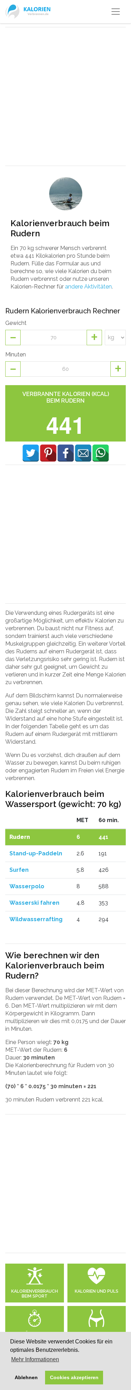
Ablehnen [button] (26, 1377)
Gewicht (16, 323)
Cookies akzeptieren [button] (74, 1377)
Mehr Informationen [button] (35, 1359)
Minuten (15, 354)
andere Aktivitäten (88, 286)
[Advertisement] (65, 96)
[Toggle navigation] (115, 12)
